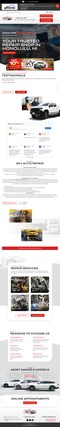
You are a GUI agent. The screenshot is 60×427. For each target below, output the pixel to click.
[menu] (57, 6)
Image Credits (26, 425)
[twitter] (30, 420)
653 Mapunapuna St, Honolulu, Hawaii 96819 (26, 19)
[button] (57, 88)
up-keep (46, 183)
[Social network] (33, 420)
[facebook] (27, 420)
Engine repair (16, 309)
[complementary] (56, 423)
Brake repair (36, 309)
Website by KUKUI (33, 425)
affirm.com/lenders (25, 6)
